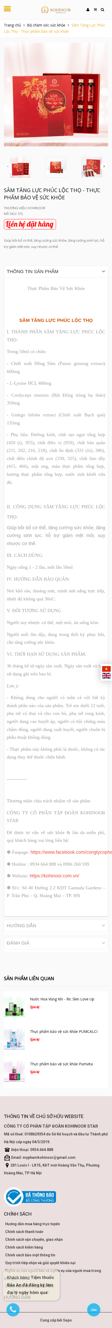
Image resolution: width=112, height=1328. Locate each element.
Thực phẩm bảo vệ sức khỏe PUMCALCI (63, 1031)
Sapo (67, 1320)
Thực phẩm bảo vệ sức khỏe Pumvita (61, 1063)
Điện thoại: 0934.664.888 (32, 1150)
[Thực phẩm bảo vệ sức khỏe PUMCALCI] (14, 1039)
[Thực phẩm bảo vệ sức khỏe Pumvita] (14, 1071)
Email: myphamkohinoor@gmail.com (43, 1157)
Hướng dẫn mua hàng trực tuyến (32, 1224)
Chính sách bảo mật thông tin (30, 1255)
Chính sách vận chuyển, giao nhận (34, 1239)
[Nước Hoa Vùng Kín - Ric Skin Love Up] (14, 1006)
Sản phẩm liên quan (29, 978)
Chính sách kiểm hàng (24, 1247)
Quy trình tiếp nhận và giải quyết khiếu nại (40, 1263)
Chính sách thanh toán (24, 1232)
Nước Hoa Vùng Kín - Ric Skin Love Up (62, 999)
